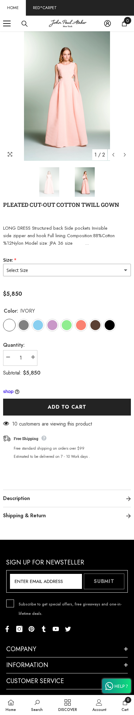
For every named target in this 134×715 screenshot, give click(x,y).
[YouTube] (56, 629)
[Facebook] (7, 629)
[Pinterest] (31, 629)
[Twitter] (68, 629)
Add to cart (67, 407)
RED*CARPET (45, 8)
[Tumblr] (44, 629)
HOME (13, 8)
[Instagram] (19, 629)
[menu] (7, 23)
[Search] (24, 24)
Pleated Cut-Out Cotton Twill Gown (61, 204)
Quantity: (14, 345)
